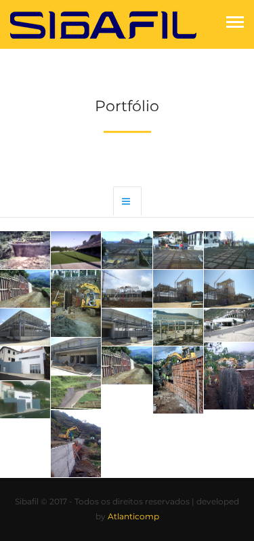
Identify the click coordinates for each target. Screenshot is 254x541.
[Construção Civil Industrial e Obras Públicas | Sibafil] (103, 23)
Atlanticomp (133, 516)
